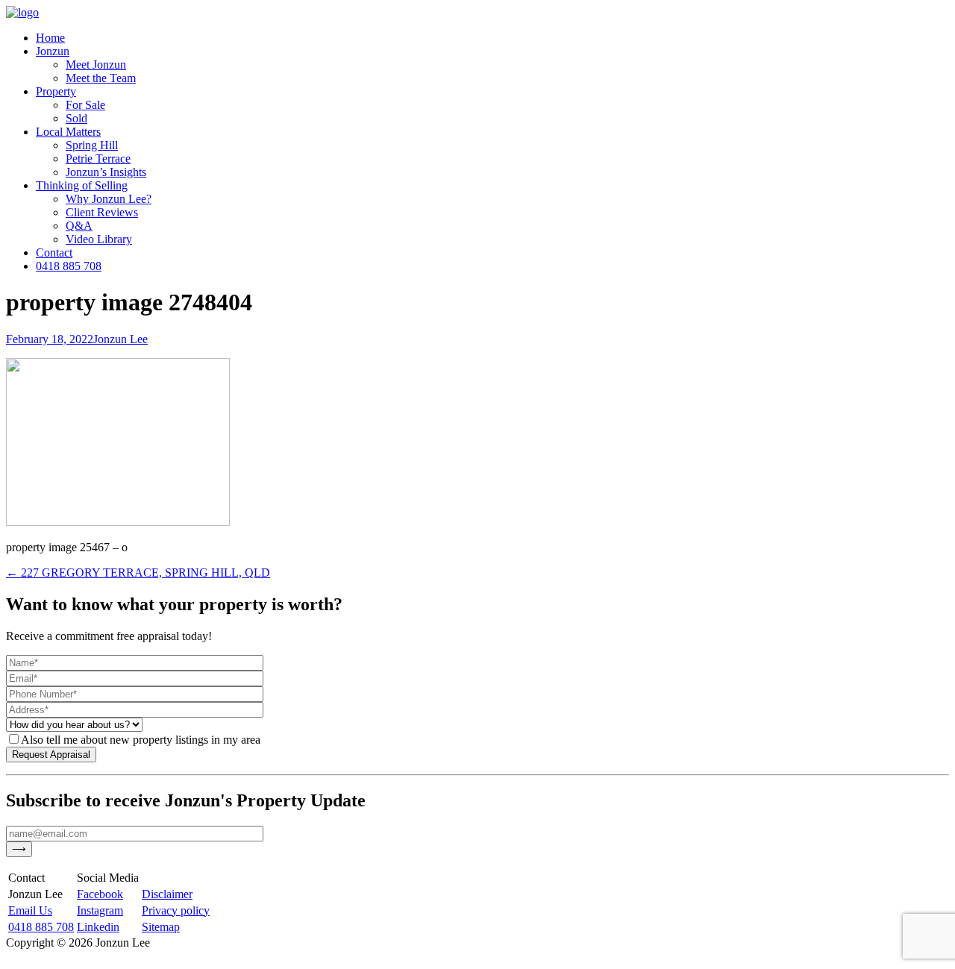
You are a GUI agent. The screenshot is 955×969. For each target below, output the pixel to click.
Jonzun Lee (120, 339)
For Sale (85, 104)
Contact (54, 252)
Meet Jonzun (96, 64)
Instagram (100, 910)
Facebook (100, 894)
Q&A (79, 225)
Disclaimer (167, 894)
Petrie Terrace (98, 158)
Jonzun (52, 51)
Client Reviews (102, 212)
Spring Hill (92, 145)
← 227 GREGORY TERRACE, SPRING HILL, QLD (138, 572)
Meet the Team (101, 78)
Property (56, 91)
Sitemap (161, 927)
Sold (76, 118)
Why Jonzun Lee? (108, 198)
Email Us (30, 910)
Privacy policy (176, 910)
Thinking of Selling (82, 185)
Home (50, 37)
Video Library (99, 239)
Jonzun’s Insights (106, 172)
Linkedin (98, 927)
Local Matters (68, 131)
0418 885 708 (68, 266)
